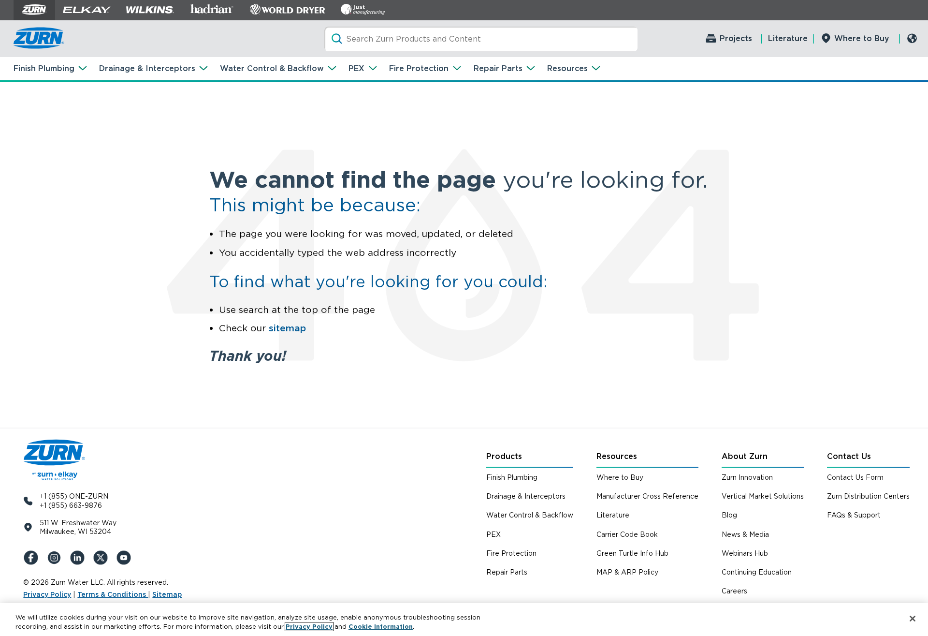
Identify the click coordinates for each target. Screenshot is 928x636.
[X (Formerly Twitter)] (102, 557)
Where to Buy (861, 38)
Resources (567, 68)
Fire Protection (419, 68)
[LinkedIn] (79, 557)
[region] (464, 619)
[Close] (912, 618)
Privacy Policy (47, 594)
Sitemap (167, 594)
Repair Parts (498, 68)
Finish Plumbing (44, 68)
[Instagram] (56, 557)
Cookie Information (380, 626)
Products (504, 456)
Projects (736, 38)
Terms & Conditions (112, 594)
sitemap (287, 328)
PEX (356, 68)
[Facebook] (33, 557)
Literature (788, 38)
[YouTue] (125, 557)
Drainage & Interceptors (147, 68)
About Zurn (745, 456)
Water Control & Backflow (272, 68)
